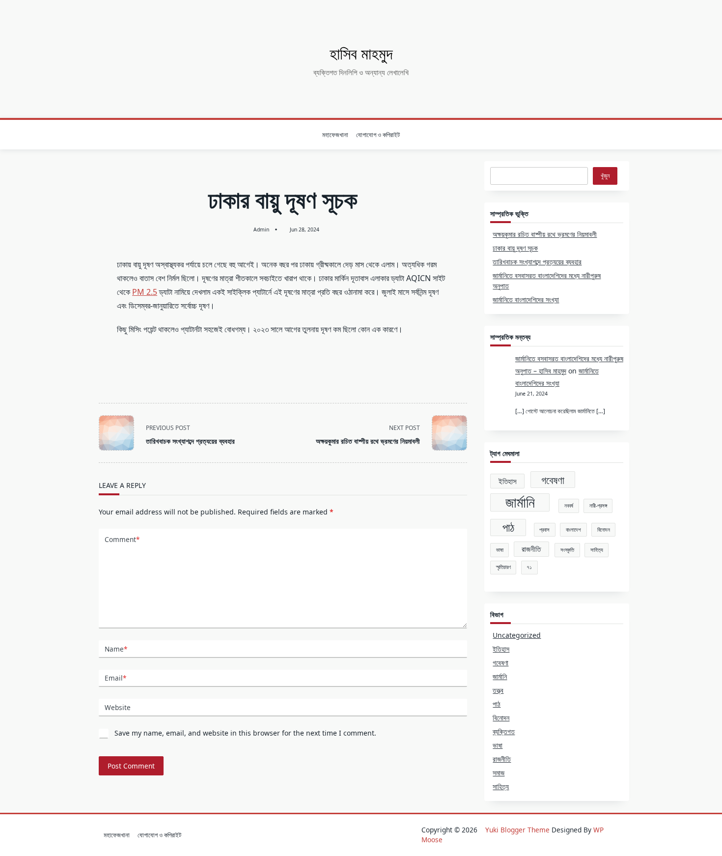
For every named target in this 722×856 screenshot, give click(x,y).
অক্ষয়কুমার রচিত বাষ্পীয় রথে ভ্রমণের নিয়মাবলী (545, 234)
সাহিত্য (596, 549)
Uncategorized (517, 635)
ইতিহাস (508, 481)
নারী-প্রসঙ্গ (598, 505)
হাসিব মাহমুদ (361, 53)
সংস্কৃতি (567, 549)
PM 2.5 (144, 291)
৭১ (529, 567)
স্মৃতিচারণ (503, 567)
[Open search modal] (626, 134)
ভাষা (499, 549)
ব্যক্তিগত (504, 731)
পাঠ (508, 527)
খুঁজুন (605, 175)
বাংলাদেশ (573, 529)
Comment (122, 539)
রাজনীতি (531, 548)
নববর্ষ (568, 505)
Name (116, 649)
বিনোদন (603, 529)
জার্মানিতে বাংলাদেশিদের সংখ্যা (526, 299)
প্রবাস (544, 529)
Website (118, 707)
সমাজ (498, 772)
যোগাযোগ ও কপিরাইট (378, 134)
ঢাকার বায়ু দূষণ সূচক (515, 248)
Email (115, 678)
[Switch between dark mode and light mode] (613, 134)
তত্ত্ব (498, 690)
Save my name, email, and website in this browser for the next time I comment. (245, 733)
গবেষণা (552, 480)
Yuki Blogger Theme (517, 829)
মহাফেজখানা (335, 134)
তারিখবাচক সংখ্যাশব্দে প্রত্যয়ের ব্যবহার (537, 261)
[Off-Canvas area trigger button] (97, 134)
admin (261, 229)
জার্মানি (520, 502)
